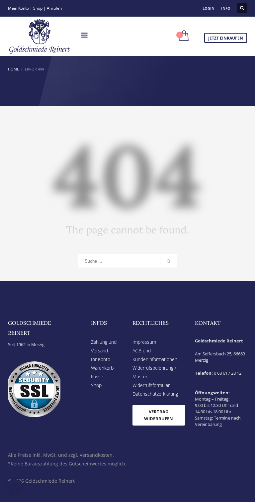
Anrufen (54, 8)
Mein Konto (18, 8)
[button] (14, 487)
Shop (37, 8)
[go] (168, 261)
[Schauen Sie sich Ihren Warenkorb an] (183, 36)
